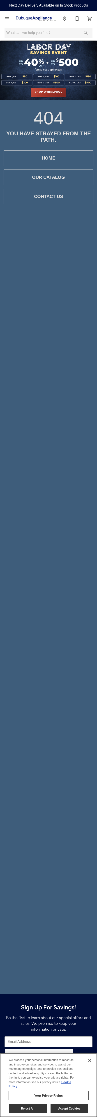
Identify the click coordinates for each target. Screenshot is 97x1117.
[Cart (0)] (89, 18)
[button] (7, 18)
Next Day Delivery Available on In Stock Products (48, 5)
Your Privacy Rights (48, 1095)
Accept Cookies (69, 1108)
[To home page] (35, 19)
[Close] (90, 1060)
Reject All (28, 1108)
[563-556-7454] (77, 18)
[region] (48, 1085)
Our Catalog (48, 177)
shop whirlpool (48, 92)
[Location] (64, 18)
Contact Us (48, 196)
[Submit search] (86, 33)
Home (48, 158)
